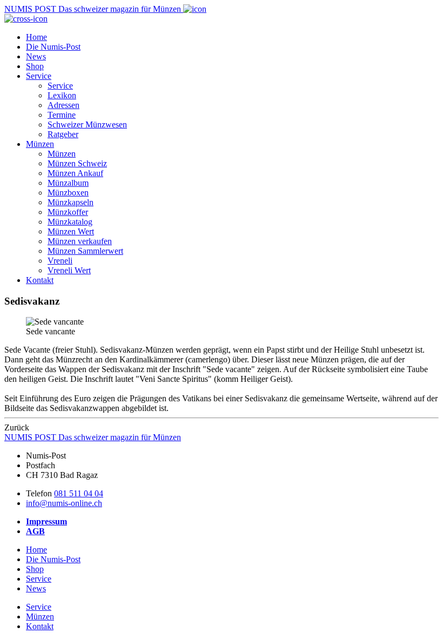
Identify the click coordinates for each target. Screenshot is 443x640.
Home (36, 37)
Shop (35, 66)
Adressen (63, 105)
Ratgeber (63, 134)
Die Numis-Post (53, 46)
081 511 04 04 (78, 493)
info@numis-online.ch (64, 503)
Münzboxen (68, 192)
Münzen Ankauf (75, 173)
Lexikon (62, 95)
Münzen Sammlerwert (85, 250)
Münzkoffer (68, 212)
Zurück (16, 427)
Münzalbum (68, 182)
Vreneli (60, 260)
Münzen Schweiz (77, 163)
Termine (62, 114)
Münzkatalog (70, 221)
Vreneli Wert (69, 270)
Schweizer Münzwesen (87, 124)
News (36, 56)
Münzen (40, 144)
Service (38, 75)
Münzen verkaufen (80, 241)
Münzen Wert (71, 231)
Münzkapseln (70, 202)
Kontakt (39, 280)
